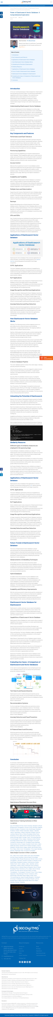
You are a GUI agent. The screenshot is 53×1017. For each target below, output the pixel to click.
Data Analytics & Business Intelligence (23, 5)
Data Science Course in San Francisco (10, 988)
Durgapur (17, 829)
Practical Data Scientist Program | (20, 992)
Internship (21, 951)
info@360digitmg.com (8, 956)
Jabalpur (31, 830)
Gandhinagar (32, 829)
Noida (34, 834)
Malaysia (40, 827)
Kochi (25, 845)
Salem (18, 849)
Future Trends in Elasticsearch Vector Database (23, 71)
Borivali (21, 840)
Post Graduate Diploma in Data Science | (10, 997)
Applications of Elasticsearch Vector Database (23, 59)
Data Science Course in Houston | (23, 983)
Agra (11, 825)
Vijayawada (17, 850)
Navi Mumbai (35, 847)
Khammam (28, 832)
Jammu (12, 832)
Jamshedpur (17, 832)
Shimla (12, 837)
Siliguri (20, 837)
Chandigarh (30, 840)
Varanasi (12, 850)
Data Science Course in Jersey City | (9, 985)
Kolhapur (33, 832)
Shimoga (16, 837)
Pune (18, 835)
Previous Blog (28, 892)
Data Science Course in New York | (24, 985)
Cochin (30, 827)
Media (20, 953)
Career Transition (23, 955)
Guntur (19, 844)
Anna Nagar (13, 840)
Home (11, 8)
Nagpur (25, 847)
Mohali (25, 834)
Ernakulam (22, 829)
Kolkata (29, 845)
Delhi (36, 873)
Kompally (33, 845)
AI (31, 485)
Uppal (35, 849)
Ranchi (24, 835)
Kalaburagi (12, 845)
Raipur (14, 849)
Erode (27, 829)
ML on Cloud (37, 5)
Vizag (22, 850)
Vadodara (39, 849)
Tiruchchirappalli (14, 839)
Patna (39, 847)
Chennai (26, 827)
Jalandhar (36, 830)
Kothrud (38, 832)
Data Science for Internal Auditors (9, 974)
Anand (25, 825)
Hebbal (21, 830)
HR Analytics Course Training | (31, 972)
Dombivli (12, 829)
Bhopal (40, 825)
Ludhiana (12, 834)
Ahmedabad (16, 825)
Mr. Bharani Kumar (31, 40)
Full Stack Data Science (24, 997)
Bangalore (35, 825)
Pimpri (37, 834)
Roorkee (33, 835)
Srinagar (25, 837)
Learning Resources (41, 955)
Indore (36, 844)
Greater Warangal (35, 842)
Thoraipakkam (27, 849)
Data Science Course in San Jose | (9, 986)
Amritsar (21, 825)
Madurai (17, 834)
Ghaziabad (38, 829)
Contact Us (21, 946)
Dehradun (35, 827)
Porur (11, 849)
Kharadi (22, 845)
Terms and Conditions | (10, 1015)
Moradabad (29, 834)
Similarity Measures (17, 66)
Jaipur (39, 844)
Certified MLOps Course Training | (9, 994)
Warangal (21, 873)
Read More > (22, 47)
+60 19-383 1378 (7, 958)
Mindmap (38, 948)
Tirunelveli (26, 850)
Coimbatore (13, 842)
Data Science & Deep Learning (13, 5)
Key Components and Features (19, 57)
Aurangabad (32, 850)
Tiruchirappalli (21, 872)
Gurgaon (23, 844)
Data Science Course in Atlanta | (21, 981)
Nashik (29, 847)
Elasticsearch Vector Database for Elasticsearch (24, 73)
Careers (21, 948)
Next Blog (24, 909)
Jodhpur (23, 832)
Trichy (32, 849)
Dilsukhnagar (19, 842)
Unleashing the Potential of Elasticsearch (22, 64)
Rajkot (21, 835)
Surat (21, 849)
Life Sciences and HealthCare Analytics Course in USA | (13, 972)
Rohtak (28, 835)
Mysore (21, 847)
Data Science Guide (40, 953)
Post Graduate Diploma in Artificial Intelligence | (12, 996)
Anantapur (30, 825)
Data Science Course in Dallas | (8, 981)
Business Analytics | (30, 980)
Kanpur (17, 845)
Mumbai (18, 847)
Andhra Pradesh (36, 839)
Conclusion (15, 80)
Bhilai (17, 840)
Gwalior (17, 830)
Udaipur (24, 839)
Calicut (25, 840)
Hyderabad (26, 830)
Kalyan (24, 875)
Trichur (20, 839)
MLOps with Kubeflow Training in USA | (24, 994)
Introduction (15, 55)
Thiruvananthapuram (36, 837)
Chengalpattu (20, 827)
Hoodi (32, 844)
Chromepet (36, 840)
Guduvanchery (13, 844)
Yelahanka (29, 839)
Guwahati (28, 844)
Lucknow (38, 845)
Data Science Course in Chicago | (9, 983)
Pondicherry (13, 835)
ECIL (24, 842)
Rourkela (37, 835)
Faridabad (28, 842)
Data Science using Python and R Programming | (12, 978)
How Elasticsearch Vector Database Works (22, 62)
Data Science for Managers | (7, 992)
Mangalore (12, 847)
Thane (28, 837)
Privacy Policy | (18, 1015)
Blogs (37, 946)
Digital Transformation (32, 5)
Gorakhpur (12, 830)
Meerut (21, 834)
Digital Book (39, 951)
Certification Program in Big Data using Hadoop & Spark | (14, 980)
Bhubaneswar (13, 827)
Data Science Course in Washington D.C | (24, 986)
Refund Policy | (25, 1015)
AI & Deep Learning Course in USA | (29, 978)
